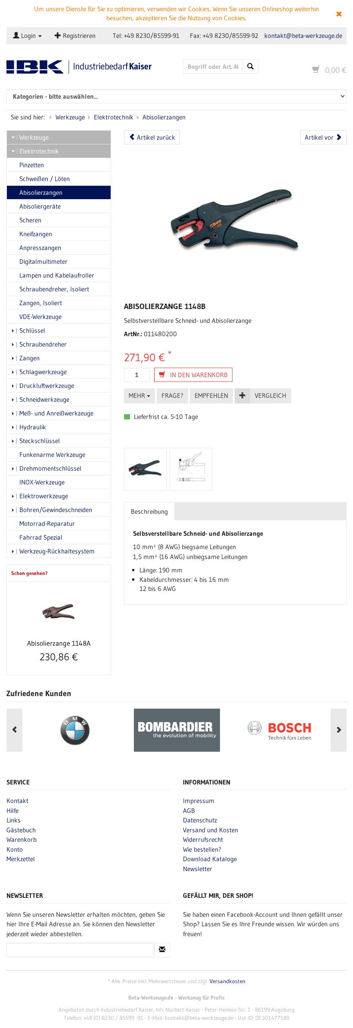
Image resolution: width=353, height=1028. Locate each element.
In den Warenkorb (198, 375)
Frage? (172, 395)
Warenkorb (21, 839)
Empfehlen (211, 395)
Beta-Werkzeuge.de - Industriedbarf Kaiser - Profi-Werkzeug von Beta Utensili (88, 67)
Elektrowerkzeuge (43, 496)
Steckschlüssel (39, 441)
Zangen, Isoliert (40, 303)
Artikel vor (320, 137)
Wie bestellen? (202, 849)
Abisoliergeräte (40, 206)
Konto (14, 849)
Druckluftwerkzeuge (46, 385)
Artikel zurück (155, 137)
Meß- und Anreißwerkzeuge (56, 413)
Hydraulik (32, 427)
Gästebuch (21, 830)
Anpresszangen (40, 248)
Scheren (30, 220)
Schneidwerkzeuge (44, 399)
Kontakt (17, 801)
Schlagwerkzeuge (43, 372)
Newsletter (197, 869)
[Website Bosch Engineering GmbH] (279, 730)
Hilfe (12, 810)
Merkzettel (20, 859)
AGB (189, 810)
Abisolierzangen (164, 117)
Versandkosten (227, 981)
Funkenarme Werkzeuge (52, 454)
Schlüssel (32, 330)
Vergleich (270, 395)
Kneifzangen (35, 234)
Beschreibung (149, 511)
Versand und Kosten (210, 830)
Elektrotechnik (113, 117)
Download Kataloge (210, 859)
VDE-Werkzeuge (40, 316)
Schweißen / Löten (44, 179)
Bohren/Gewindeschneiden (55, 510)
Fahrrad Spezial (40, 537)
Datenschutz (200, 820)
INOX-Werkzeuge (42, 482)
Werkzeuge (70, 117)
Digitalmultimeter (43, 261)
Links (13, 820)
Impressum (198, 801)
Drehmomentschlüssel (50, 468)
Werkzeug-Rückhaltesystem (57, 551)
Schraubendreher (43, 344)
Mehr (138, 395)
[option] (75, 730)
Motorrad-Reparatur (47, 523)
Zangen (29, 358)
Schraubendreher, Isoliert (54, 289)
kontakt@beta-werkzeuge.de (303, 35)
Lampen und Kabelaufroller (56, 275)
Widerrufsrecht (203, 839)
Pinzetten (31, 165)
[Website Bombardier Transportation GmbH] (177, 730)
